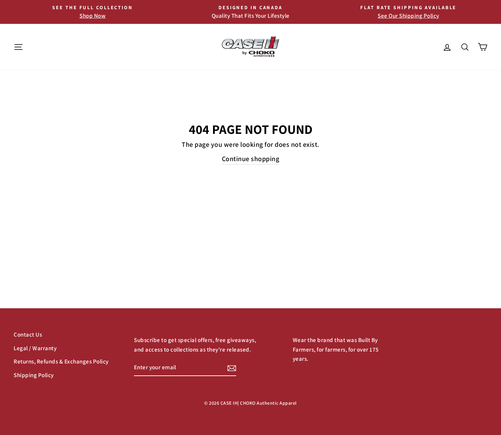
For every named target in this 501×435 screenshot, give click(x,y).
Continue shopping (250, 158)
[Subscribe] (231, 367)
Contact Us (28, 334)
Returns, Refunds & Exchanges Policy (61, 361)
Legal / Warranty (35, 348)
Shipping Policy (34, 375)
